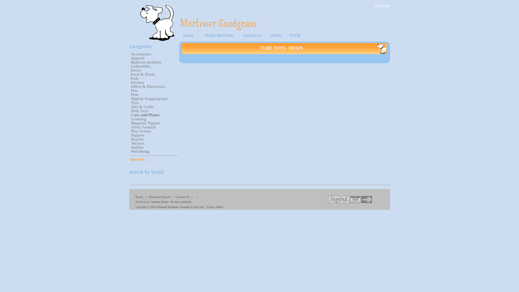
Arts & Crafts (142, 107)
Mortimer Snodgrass (168, 206)
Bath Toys (139, 111)
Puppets (137, 135)
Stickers (137, 143)
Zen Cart (198, 206)
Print (135, 94)
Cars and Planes (145, 115)
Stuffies (137, 147)
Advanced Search (159, 196)
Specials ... (139, 159)
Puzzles (137, 139)
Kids (135, 78)
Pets (134, 90)
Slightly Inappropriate (149, 99)
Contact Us (182, 196)
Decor (136, 70)
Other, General (143, 127)
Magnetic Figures (145, 123)
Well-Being (140, 151)
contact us (252, 35)
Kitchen (137, 82)
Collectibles (141, 66)
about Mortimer (220, 35)
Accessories (141, 54)
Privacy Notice (215, 206)
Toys (135, 103)
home (188, 35)
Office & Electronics (148, 86)
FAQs (295, 35)
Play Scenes (141, 131)
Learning (138, 119)
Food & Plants (143, 74)
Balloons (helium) (146, 62)
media (276, 35)
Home (139, 196)
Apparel (137, 58)
